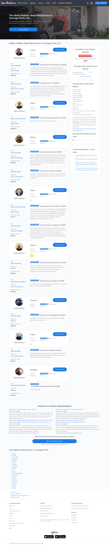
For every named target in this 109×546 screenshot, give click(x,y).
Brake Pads (14, 123)
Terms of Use (44, 516)
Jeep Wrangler (16, 65)
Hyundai (15, 466)
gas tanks (65, 420)
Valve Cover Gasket (17, 89)
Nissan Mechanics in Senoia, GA (86, 163)
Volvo (14, 488)
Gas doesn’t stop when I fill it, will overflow (69, 409)
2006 (81, 420)
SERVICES (33, 3)
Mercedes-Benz (17, 473)
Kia (13, 470)
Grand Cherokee (44, 420)
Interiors (36, 420)
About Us (12, 506)
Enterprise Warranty (46, 508)
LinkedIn (74, 517)
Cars (10, 518)
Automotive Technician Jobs (79, 506)
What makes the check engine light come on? (70, 422)
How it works (22, 3)
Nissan (14, 479)
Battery (13, 321)
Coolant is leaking (17, 231)
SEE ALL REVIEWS (85, 76)
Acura (14, 453)
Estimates (12, 521)
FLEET (54, 3)
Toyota (14, 486)
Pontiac (14, 481)
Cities (48, 3)
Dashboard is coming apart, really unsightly (23, 409)
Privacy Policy (44, 511)
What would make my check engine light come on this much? (29, 422)
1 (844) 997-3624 (78, 97)
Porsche (14, 482)
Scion (14, 484)
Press (10, 508)
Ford (13, 462)
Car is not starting (17, 176)
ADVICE (41, 3)
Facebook (74, 515)
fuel (60, 420)
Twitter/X (74, 520)
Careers (11, 513)
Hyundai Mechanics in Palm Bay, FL (87, 170)
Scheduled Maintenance (16, 523)
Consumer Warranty (46, 506)
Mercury (14, 475)
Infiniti (14, 468)
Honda (14, 464)
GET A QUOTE (101, 3)
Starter (13, 268)
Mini (13, 477)
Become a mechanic (65, 3)
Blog (10, 528)
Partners (11, 526)
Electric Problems (17, 158)
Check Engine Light (18, 420)
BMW (14, 455)
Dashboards (29, 420)
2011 (51, 420)
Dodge (14, 460)
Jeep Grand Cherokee (18, 118)
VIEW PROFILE (19, 58)
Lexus (14, 471)
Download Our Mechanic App (80, 508)
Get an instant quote (54, 441)
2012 (79, 433)
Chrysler (14, 459)
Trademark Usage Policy (47, 513)
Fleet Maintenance (14, 511)
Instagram (74, 522)
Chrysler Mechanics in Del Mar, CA (86, 168)
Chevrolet (15, 457)
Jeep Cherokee (16, 84)
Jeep (10, 420)
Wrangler (77, 420)
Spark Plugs (15, 70)
